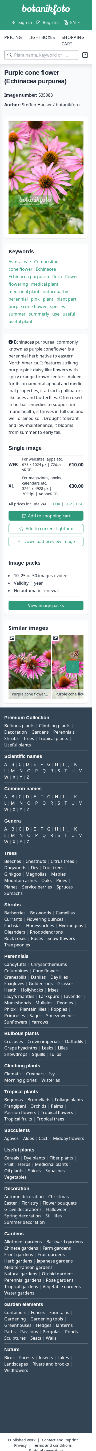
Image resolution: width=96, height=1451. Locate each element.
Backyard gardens (64, 1242)
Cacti (44, 1138)
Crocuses (13, 1041)
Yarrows (40, 1022)
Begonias (13, 1100)
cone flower (21, 269)
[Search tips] (85, 55)
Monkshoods (17, 1003)
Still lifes (53, 1216)
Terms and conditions (52, 1445)
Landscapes (16, 1364)
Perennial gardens (22, 1280)
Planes (11, 887)
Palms (57, 1106)
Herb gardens (18, 1261)
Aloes (28, 1138)
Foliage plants (69, 1100)
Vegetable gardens (62, 1286)
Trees (28, 738)
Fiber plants (61, 1158)
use (55, 314)
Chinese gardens (21, 1248)
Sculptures (15, 1338)
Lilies (63, 1048)
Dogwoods (15, 868)
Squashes (55, 1171)
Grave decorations (23, 1209)
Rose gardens (60, 1280)
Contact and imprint (60, 1439)
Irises (53, 990)
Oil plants (13, 1171)
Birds (9, 1357)
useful (69, 314)
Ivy (52, 1074)
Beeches (12, 861)
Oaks (46, 880)
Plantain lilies (33, 1009)
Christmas (58, 1197)
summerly (39, 314)
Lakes (63, 1357)
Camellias (65, 913)
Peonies (65, 1003)
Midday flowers (68, 1138)
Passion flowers (20, 1112)
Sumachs (13, 893)
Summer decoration (24, 1222)
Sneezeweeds (60, 1016)
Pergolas (52, 1332)
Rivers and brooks (51, 1364)
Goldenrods (41, 983)
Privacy (20, 1445)
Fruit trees (53, 868)
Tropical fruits (18, 1119)
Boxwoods (40, 913)
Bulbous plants (19, 726)
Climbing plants (54, 726)
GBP (68, 503)
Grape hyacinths (20, 1048)
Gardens (40, 732)
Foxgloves (14, 983)
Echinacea (46, 269)
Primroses (14, 1016)
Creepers (35, 1074)
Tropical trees (50, 1119)
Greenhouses (17, 1325)
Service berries (37, 887)
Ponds (71, 1332)
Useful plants (17, 745)
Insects (46, 1357)
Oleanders (14, 932)
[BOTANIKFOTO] (46, 9)
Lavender (73, 996)
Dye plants (34, 1158)
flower (71, 277)
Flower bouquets (60, 1203)
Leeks (47, 1048)
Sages (36, 1016)
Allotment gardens (23, 1242)
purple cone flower (28, 306)
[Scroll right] (72, 666)
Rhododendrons (46, 932)
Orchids (38, 1106)
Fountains (59, 1312)
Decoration (15, 732)
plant (48, 299)
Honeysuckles (40, 926)
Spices (34, 1171)
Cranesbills (15, 977)
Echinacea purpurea (29, 277)
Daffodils (74, 1041)
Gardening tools (46, 1319)
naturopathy (55, 291)
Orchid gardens (58, 1274)
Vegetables (15, 1177)
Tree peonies (17, 945)
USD (79, 503)
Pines (61, 880)
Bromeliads (38, 1100)
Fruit (9, 1164)
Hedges (43, 1325)
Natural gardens (20, 1274)
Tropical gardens (21, 1286)
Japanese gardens (55, 1261)
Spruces (65, 887)
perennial (18, 299)
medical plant (44, 284)
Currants (13, 919)
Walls (51, 1338)
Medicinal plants (51, 1164)
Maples (58, 874)
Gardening (15, 1319)
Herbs (24, 1164)
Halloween (56, 1209)
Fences (38, 1312)
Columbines (16, 971)
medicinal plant (24, 291)
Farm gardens (57, 1248)
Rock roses (15, 938)
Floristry (30, 1203)
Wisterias (50, 1080)
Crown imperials (44, 1041)
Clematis (13, 1074)
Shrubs (11, 738)
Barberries (15, 913)
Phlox (9, 1009)
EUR (56, 503)
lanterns (64, 1325)
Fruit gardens (51, 1254)
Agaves (11, 1138)
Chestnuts (36, 861)
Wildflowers (16, 1370)
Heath (10, 990)
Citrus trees (62, 861)
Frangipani (15, 1106)
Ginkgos (12, 874)
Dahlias (38, 977)
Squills (38, 1054)
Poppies (59, 1009)
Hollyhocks (32, 990)
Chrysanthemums (49, 964)
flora (57, 277)
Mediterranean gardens (28, 1267)
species (57, 306)
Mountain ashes (20, 880)
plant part (67, 299)
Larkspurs (49, 996)
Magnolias (36, 874)
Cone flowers (46, 971)
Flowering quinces (45, 919)
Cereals (11, 1158)
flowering (18, 284)
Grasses (65, 983)
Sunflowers (15, 1022)
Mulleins (44, 1003)
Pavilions (29, 1332)
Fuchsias (13, 926)
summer (17, 314)
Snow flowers (61, 938)
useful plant (21, 321)
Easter (10, 1203)
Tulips (55, 1054)
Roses (37, 938)
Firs (34, 868)
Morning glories (20, 1080)
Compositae (46, 262)
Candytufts (15, 964)
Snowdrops (15, 1054)
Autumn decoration (24, 1197)
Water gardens (19, 1293)
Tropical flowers (57, 1112)
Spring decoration (22, 1216)
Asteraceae (20, 262)
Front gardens (18, 1254)
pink (35, 299)
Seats (35, 1338)
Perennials (64, 732)
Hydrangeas (71, 926)
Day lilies (59, 977)
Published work (21, 1439)
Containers (15, 1312)
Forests (26, 1357)
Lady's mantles (19, 996)
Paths (10, 1332)
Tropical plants (53, 738)
